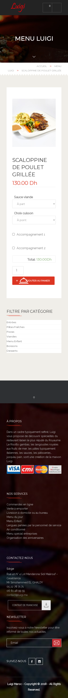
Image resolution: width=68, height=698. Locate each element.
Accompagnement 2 (31, 248)
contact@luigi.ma (17, 594)
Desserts (12, 350)
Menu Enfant (14, 341)
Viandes (11, 336)
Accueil (42, 66)
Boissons (12, 345)
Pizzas (10, 331)
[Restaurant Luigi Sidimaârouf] (19, 7)
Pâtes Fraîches (15, 327)
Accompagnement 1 (31, 234)
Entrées (11, 322)
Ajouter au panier (38, 280)
